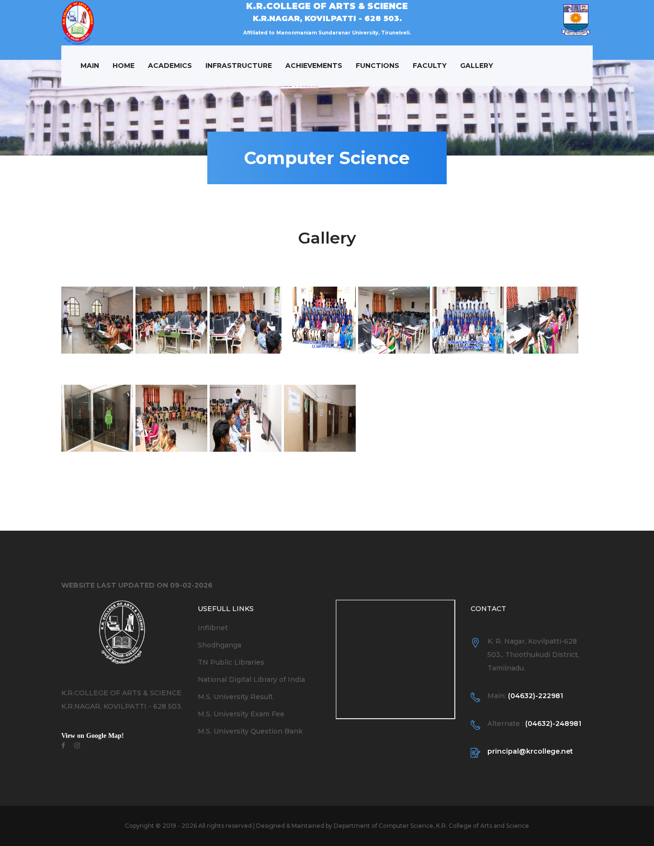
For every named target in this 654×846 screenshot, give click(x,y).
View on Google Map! (92, 735)
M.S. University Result (235, 696)
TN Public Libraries (231, 662)
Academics (170, 65)
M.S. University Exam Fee (241, 714)
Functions (377, 65)
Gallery (476, 65)
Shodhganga (219, 645)
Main (89, 65)
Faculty (430, 65)
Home (124, 65)
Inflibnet (213, 627)
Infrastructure (238, 65)
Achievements (313, 65)
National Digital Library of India (251, 679)
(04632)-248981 (553, 723)
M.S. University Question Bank (250, 731)
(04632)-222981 (535, 695)
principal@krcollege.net (530, 751)
